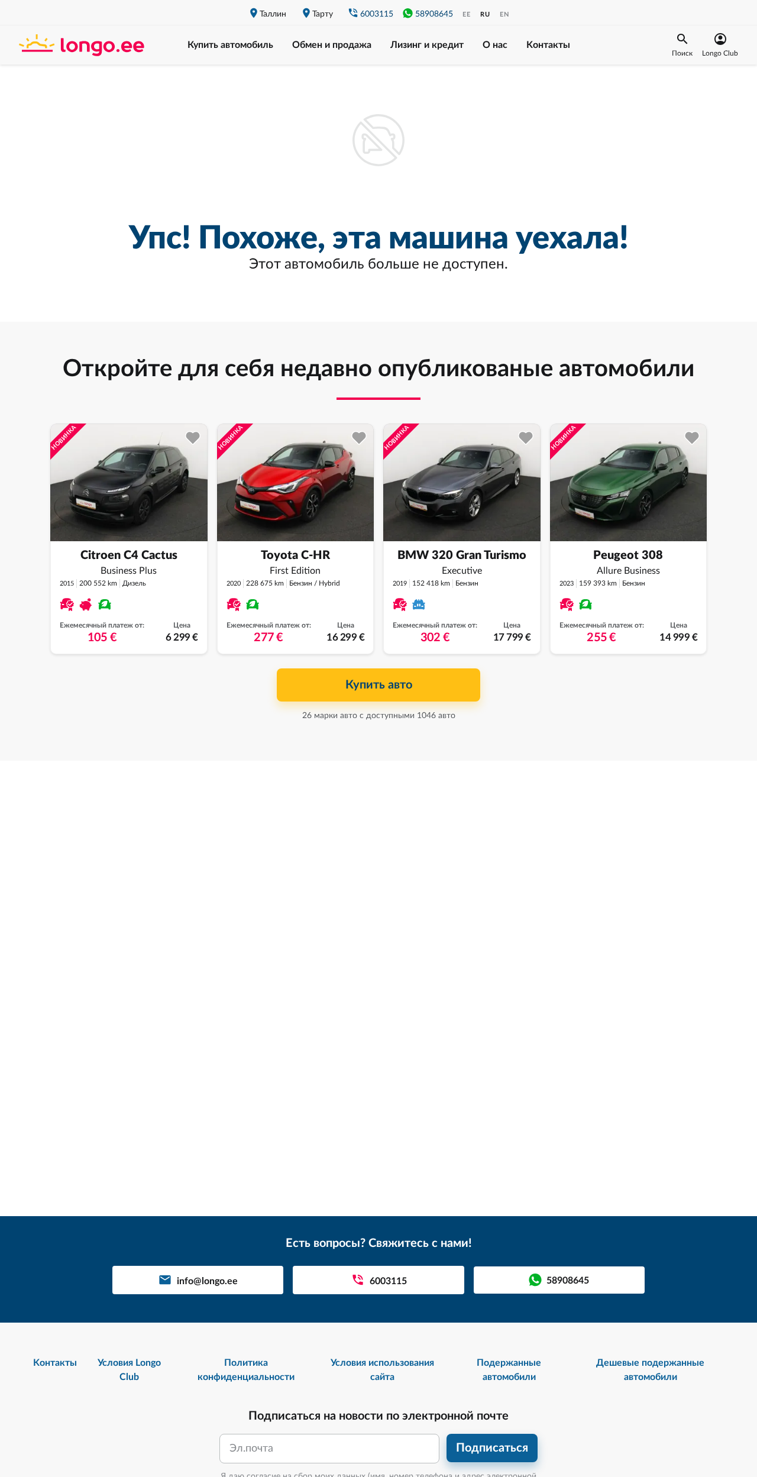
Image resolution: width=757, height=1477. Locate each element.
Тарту (322, 14)
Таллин (273, 14)
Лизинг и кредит (427, 45)
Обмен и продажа (331, 45)
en (504, 14)
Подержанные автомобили (509, 1370)
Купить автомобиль (230, 45)
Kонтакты (548, 45)
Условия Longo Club (129, 1370)
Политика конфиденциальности (246, 1370)
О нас (495, 45)
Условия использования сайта (382, 1370)
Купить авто (378, 685)
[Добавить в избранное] (193, 438)
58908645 (434, 14)
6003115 (376, 14)
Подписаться (492, 1448)
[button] (682, 45)
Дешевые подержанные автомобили (650, 1370)
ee (466, 14)
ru (485, 14)
